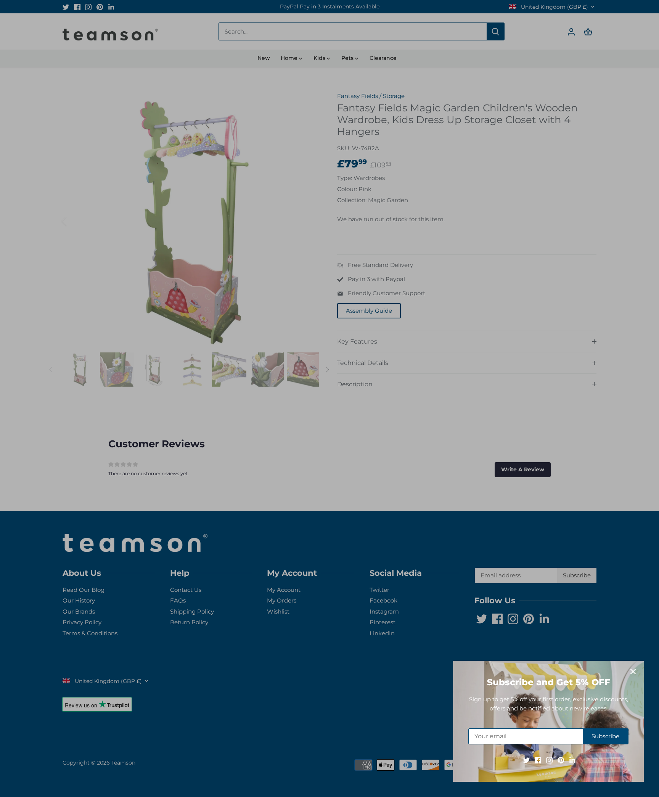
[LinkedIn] (572, 760)
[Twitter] (526, 760)
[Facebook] (538, 760)
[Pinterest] (561, 760)
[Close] (633, 671)
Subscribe (605, 736)
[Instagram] (549, 760)
